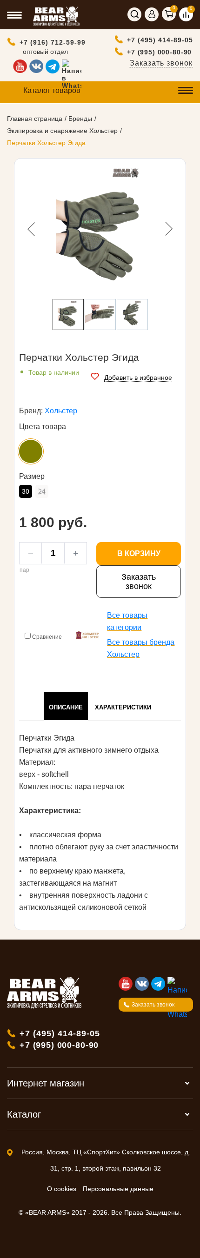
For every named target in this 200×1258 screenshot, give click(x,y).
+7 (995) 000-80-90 (159, 52)
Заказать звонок (161, 63)
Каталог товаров (51, 90)
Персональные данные (118, 1188)
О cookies (61, 1188)
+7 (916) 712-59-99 (53, 42)
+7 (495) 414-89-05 (160, 40)
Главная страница (34, 118)
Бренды (80, 118)
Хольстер (61, 411)
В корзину (138, 553)
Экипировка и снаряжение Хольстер (62, 130)
